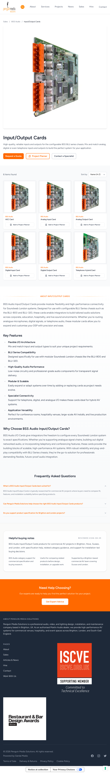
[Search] (22, 7)
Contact (103, 7)
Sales (81, 6)
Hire (91, 6)
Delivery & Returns (28, 761)
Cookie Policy (63, 761)
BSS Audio (15, 21)
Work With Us (9, 676)
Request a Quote (13, 156)
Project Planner (39, 156)
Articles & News (11, 660)
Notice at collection (38, 769)
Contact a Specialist (64, 156)
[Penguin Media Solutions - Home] (9, 7)
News (71, 6)
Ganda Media (21, 756)
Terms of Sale (9, 761)
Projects (59, 6)
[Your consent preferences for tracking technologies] (105, 768)
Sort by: (84, 174)
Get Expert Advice (55, 601)
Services (45, 6)
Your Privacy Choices (64, 769)
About (33, 6)
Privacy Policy (46, 761)
